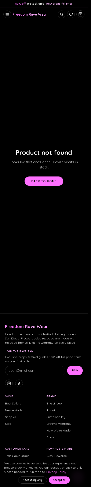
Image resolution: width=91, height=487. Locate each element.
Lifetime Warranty (59, 424)
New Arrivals (13, 410)
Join (75, 370)
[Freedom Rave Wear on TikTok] (19, 383)
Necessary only (33, 480)
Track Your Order (17, 456)
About (51, 410)
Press (50, 437)
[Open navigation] (7, 14)
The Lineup (54, 403)
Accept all (59, 480)
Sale (8, 424)
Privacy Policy (56, 472)
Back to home (44, 181)
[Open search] (61, 14)
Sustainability (56, 417)
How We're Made (58, 430)
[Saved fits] (71, 14)
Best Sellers (13, 403)
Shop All (10, 417)
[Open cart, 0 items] (80, 14)
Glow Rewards (57, 456)
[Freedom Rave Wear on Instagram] (9, 383)
